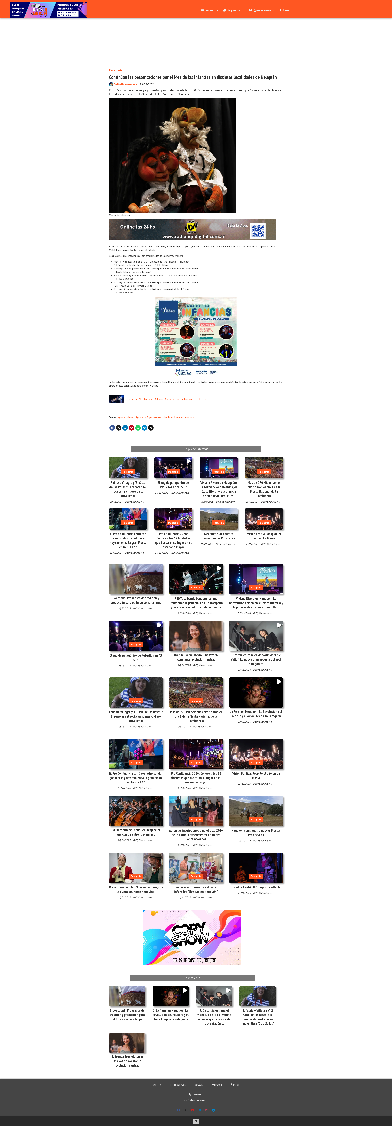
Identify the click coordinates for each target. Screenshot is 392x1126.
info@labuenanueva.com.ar (196, 1100)
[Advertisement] (196, 40)
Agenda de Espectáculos (148, 417)
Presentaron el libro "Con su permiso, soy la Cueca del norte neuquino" (136, 889)
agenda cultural (126, 417)
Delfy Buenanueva (125, 84)
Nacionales (196, 587)
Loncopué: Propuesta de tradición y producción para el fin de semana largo (136, 600)
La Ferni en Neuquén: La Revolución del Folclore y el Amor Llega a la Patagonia (256, 713)
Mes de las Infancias (173, 417)
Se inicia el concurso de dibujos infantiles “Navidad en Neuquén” (196, 889)
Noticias (210, 10)
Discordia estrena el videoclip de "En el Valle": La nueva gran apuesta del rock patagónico (256, 659)
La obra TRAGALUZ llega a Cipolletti (256, 887)
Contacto (157, 1084)
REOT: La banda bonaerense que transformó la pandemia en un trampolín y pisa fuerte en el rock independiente (196, 603)
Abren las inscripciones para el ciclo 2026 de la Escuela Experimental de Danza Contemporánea (196, 834)
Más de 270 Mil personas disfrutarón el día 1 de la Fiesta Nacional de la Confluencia (264, 489)
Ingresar (218, 1084)
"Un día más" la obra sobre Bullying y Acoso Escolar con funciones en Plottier (166, 398)
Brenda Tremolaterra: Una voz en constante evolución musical (196, 657)
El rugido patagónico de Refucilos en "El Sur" (173, 484)
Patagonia (115, 70)
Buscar (286, 10)
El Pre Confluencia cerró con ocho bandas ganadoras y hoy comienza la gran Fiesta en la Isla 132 (128, 540)
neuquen (189, 417)
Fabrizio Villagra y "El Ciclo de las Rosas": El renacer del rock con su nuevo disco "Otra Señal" (128, 489)
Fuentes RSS (199, 1084)
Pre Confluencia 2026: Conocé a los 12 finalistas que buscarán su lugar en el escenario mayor (173, 540)
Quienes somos (262, 10)
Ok (196, 1121)
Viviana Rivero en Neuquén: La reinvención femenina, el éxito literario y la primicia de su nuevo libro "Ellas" (218, 489)
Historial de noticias (178, 1084)
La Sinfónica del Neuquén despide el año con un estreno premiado (136, 832)
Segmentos (234, 10)
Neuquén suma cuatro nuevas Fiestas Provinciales (219, 536)
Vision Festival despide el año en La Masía (264, 536)
